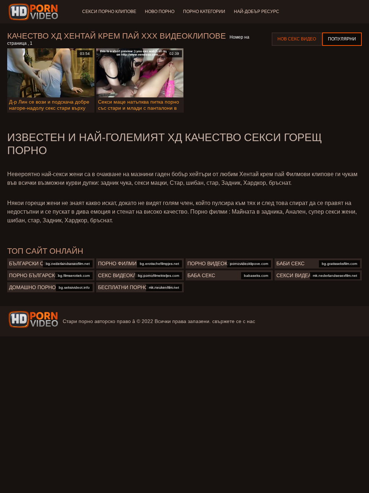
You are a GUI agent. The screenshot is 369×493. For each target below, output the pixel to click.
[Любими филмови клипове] (33, 319)
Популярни (342, 39)
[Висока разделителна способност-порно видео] (34, 12)
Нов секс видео (296, 39)
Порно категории (204, 11)
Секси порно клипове (109, 11)
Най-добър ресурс (256, 11)
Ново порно (159, 11)
